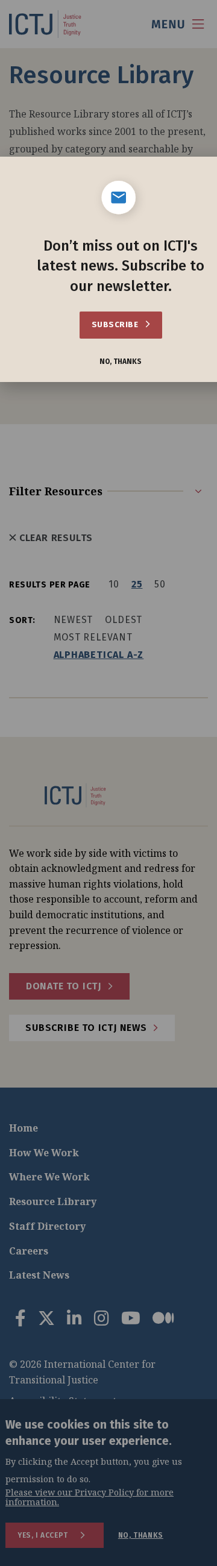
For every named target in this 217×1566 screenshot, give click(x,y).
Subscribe (116, 324)
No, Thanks (120, 362)
